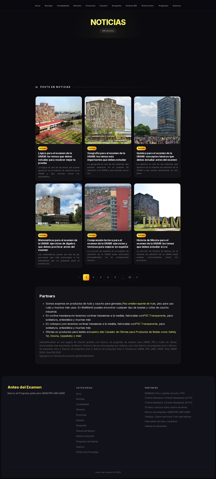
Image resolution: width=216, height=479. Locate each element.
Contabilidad (63, 6)
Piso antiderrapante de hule (138, 303)
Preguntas (164, 6)
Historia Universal (85, 436)
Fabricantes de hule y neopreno (161, 421)
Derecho (78, 6)
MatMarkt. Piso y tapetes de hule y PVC (165, 393)
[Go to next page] (137, 277)
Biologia (49, 6)
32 (129, 277)
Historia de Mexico (85, 431)
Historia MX (131, 6)
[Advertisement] (108, 62)
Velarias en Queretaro (156, 426)
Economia (90, 6)
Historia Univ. (148, 6)
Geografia (117, 6)
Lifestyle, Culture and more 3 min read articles (168, 416)
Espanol (104, 6)
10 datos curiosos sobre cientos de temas (166, 407)
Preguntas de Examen (87, 441)
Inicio (37, 6)
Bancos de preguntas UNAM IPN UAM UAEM (167, 412)
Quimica (177, 6)
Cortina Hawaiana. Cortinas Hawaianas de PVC (168, 398)
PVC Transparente (154, 315)
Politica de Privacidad (87, 452)
